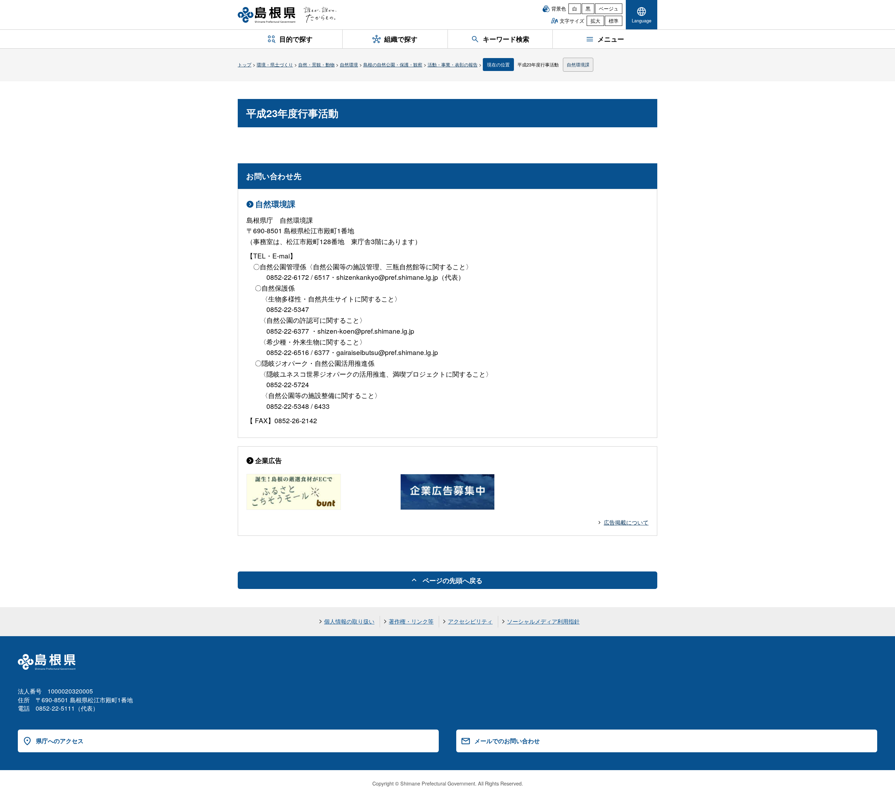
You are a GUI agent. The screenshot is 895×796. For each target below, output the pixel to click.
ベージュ (608, 8)
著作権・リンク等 (411, 621)
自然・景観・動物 (316, 64)
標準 (613, 20)
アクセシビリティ (470, 621)
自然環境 (349, 64)
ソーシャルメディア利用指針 (543, 621)
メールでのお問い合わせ (507, 741)
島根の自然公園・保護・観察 (392, 64)
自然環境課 (578, 64)
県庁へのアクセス (60, 741)
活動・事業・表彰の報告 (453, 64)
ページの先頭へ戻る (452, 580)
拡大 (595, 20)
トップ (244, 64)
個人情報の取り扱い (349, 621)
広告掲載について (626, 522)
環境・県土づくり (275, 64)
